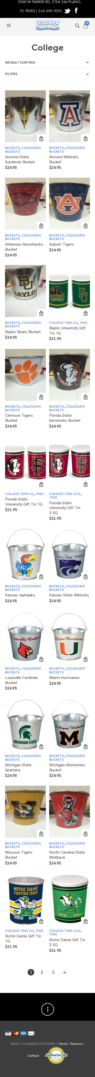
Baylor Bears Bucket (23, 332)
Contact (33, 1056)
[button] (9, 25)
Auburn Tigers (61, 244)
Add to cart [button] (41, 138)
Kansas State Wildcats (69, 595)
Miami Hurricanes (64, 677)
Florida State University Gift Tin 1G (23, 501)
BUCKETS (12, 148)
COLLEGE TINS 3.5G (65, 494)
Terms (63, 1044)
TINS (83, 323)
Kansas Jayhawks (20, 595)
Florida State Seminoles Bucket (65, 418)
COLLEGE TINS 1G (63, 323)
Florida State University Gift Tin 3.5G (64, 508)
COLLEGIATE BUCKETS (23, 149)
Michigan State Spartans (18, 767)
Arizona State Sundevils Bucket (20, 159)
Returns (76, 1044)
